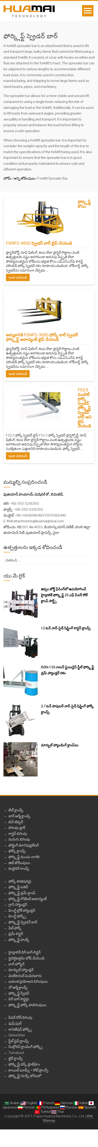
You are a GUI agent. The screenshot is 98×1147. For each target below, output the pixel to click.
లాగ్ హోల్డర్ (16, 964)
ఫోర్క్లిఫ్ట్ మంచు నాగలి (24, 856)
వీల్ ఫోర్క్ (15, 928)
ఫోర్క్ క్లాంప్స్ (17, 851)
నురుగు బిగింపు (19, 839)
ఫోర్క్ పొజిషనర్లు (19, 881)
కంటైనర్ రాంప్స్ (18, 868)
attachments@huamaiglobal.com (38, 521)
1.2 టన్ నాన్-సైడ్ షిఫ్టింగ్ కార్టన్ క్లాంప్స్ (65, 628)
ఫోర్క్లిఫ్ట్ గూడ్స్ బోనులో (24, 1076)
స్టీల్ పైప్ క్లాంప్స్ (18, 1041)
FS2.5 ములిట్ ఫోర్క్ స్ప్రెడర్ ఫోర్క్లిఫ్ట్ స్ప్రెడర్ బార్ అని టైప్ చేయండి (85, 407)
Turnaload (16, 1052)
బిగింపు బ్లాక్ (16, 827)
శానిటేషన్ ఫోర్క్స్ (20, 1029)
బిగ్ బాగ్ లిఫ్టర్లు (18, 999)
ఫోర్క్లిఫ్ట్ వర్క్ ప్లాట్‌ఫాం (24, 1064)
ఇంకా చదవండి (18, 277)
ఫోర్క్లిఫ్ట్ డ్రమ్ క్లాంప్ (21, 893)
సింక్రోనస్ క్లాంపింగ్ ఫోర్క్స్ (25, 1046)
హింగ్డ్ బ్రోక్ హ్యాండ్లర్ (21, 910)
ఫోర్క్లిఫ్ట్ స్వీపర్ (18, 993)
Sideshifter (16, 1035)
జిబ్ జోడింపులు (19, 862)
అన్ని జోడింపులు (24, 178)
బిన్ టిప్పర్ (15, 822)
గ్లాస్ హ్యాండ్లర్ (17, 904)
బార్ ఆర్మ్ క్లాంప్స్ (19, 816)
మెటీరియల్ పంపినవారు (25, 975)
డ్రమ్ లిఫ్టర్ (15, 933)
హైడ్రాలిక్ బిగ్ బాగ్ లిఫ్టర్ (24, 952)
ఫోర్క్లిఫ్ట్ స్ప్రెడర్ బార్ (22, 922)
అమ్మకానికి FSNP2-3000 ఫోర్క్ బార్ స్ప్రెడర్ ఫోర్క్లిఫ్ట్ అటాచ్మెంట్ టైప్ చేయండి (42, 337)
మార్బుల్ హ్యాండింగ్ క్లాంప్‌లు (59, 745)
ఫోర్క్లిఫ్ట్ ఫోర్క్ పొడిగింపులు (27, 1005)
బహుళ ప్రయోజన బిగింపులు (28, 981)
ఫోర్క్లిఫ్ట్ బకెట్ (18, 887)
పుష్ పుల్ (14, 1023)
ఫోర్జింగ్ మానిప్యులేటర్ (23, 845)
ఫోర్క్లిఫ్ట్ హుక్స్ (18, 939)
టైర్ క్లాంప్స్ (15, 1058)
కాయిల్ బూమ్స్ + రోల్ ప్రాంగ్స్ (28, 1070)
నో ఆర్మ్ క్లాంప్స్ (18, 987)
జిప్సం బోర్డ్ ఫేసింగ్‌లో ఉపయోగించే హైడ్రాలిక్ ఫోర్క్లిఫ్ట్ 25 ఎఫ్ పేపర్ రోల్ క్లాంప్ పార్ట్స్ (64, 595)
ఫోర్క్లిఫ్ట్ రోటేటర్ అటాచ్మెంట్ (27, 898)
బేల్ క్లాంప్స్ (15, 810)
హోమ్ (7, 178)
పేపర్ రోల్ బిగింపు (20, 1017)
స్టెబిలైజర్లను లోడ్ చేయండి (26, 958)
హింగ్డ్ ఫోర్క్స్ (17, 916)
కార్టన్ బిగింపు (17, 833)
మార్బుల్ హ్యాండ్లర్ (21, 969)
